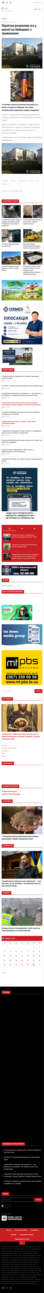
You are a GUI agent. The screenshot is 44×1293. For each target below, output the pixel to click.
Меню (39, 9)
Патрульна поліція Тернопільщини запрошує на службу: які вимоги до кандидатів (22, 441)
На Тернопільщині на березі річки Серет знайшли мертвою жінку (32, 222)
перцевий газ (22, 181)
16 (39, 956)
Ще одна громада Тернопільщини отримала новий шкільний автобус (32, 246)
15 (33, 956)
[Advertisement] (22, 1018)
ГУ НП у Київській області (15, 191)
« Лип (4, 973)
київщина (5, 181)
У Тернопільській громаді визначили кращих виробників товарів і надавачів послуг (20, 837)
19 (16, 960)
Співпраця (34, 1230)
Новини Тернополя (9, 791)
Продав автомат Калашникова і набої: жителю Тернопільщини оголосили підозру (17, 451)
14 (28, 956)
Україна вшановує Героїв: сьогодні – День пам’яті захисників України (19, 422)
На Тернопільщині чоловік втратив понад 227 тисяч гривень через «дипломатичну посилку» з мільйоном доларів (32, 270)
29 (33, 965)
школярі (5, 184)
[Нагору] (22, 1243)
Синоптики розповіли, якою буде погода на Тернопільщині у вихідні (22, 460)
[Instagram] (7, 2)
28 (28, 965)
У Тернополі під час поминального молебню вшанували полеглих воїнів (20, 377)
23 (39, 960)
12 (16, 956)
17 (4, 960)
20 (22, 960)
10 (4, 956)
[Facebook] (3, 2)
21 (28, 960)
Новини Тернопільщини (11, 794)
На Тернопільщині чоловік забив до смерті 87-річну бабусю (10, 268)
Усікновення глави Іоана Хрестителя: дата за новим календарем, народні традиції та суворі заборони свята (21, 404)
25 (10, 965)
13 (22, 956)
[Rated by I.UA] (22, 1206)
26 (16, 965)
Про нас (8, 1230)
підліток (13, 181)
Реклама (13, 1234)
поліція (31, 181)
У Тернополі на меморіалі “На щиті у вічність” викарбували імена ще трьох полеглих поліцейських (21, 432)
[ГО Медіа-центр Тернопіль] (22, 1217)
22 (33, 960)
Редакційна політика (22, 1239)
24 (4, 965)
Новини (4, 19)
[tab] (9, 528)
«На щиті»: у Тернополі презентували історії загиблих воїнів (22, 386)
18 (10, 960)
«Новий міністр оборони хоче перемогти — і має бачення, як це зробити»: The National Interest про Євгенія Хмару (22, 394)
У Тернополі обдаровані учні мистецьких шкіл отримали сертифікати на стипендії (21, 413)
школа (37, 181)
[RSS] (10, 2)
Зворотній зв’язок (21, 1230)
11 (10, 956)
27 (22, 965)
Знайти (38, 691)
